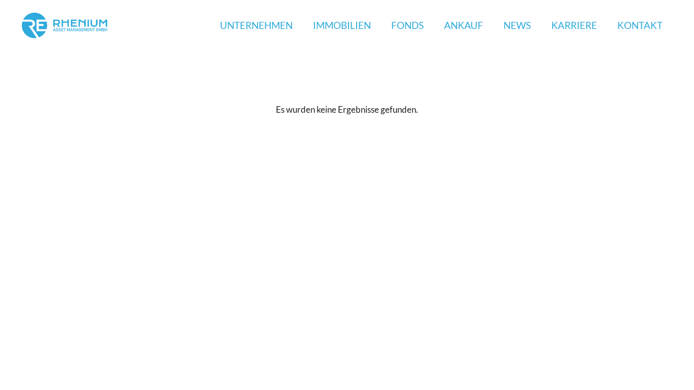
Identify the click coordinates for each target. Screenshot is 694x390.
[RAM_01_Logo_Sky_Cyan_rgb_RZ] (65, 25)
